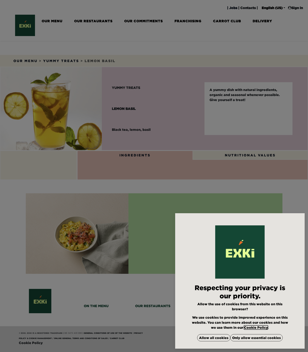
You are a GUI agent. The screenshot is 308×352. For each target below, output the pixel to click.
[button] (213, 337)
